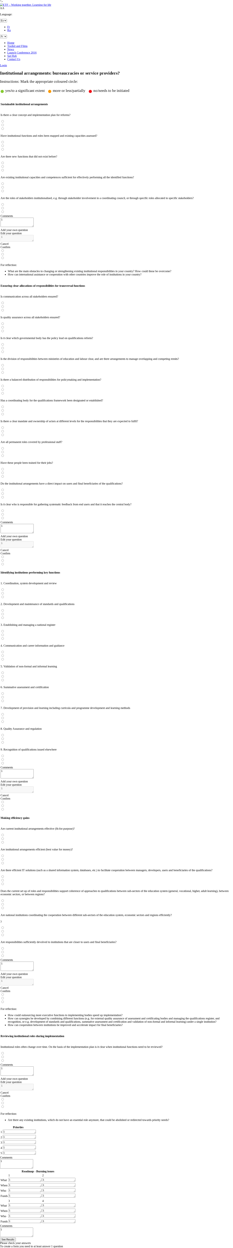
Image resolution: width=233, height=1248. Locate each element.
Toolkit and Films (17, 46)
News (10, 49)
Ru (9, 30)
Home (10, 42)
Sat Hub (12, 55)
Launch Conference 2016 (22, 52)
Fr (8, 26)
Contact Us (13, 59)
